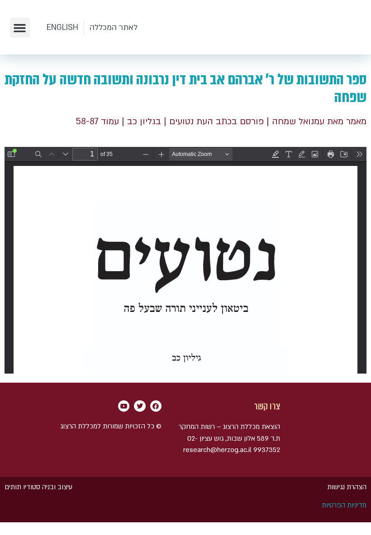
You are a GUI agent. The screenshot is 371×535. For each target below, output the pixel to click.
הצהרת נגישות (346, 486)
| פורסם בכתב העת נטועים (219, 121)
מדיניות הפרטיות (344, 505)
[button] (20, 28)
